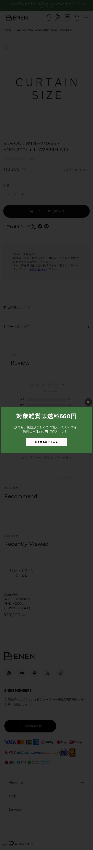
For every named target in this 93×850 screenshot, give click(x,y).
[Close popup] (88, 402)
